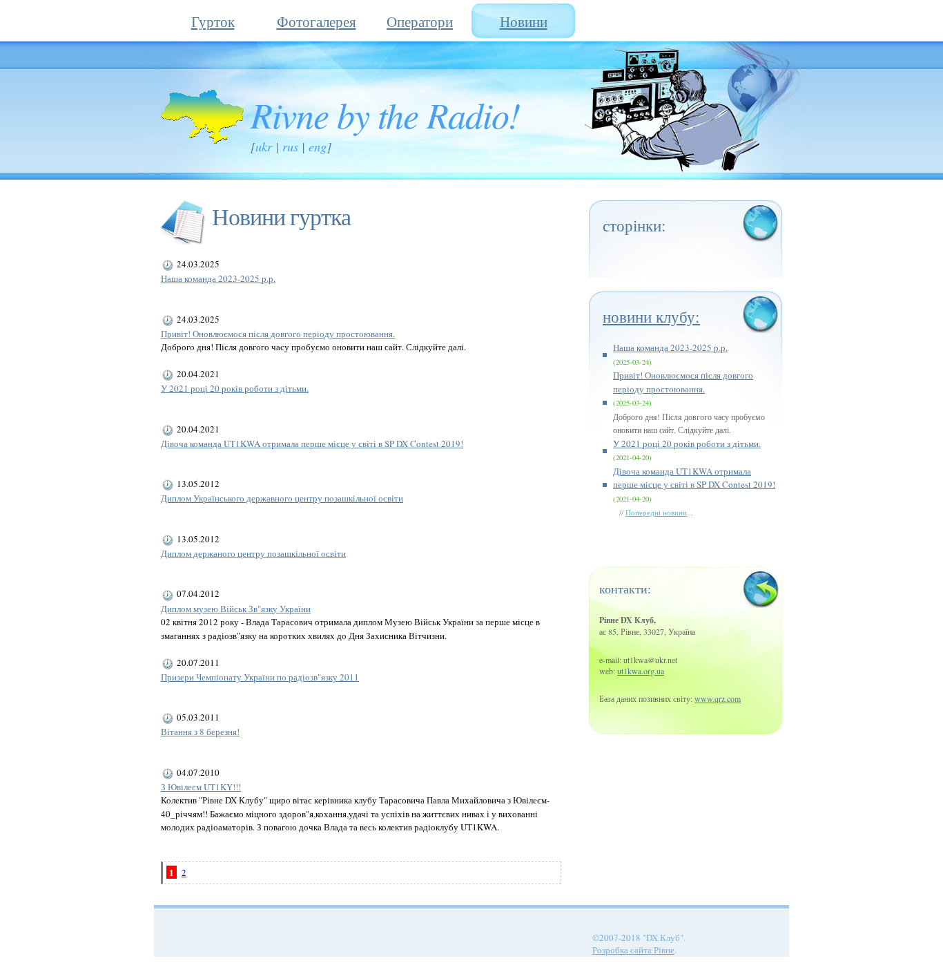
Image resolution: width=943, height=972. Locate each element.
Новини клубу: (651, 316)
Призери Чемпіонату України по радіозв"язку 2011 (260, 677)
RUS (290, 146)
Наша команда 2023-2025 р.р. (218, 278)
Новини (523, 21)
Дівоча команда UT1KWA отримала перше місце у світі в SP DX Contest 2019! (312, 443)
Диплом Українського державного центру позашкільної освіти (282, 498)
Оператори (420, 21)
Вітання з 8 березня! (200, 731)
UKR (263, 146)
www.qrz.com (717, 698)
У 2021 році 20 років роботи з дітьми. (235, 388)
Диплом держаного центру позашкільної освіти (253, 553)
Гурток (213, 21)
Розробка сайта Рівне (633, 950)
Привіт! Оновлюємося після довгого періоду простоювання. (278, 333)
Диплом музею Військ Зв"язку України (236, 608)
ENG (318, 146)
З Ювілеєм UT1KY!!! (201, 787)
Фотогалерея (316, 21)
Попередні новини (656, 512)
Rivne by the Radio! (385, 114)
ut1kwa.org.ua (640, 670)
